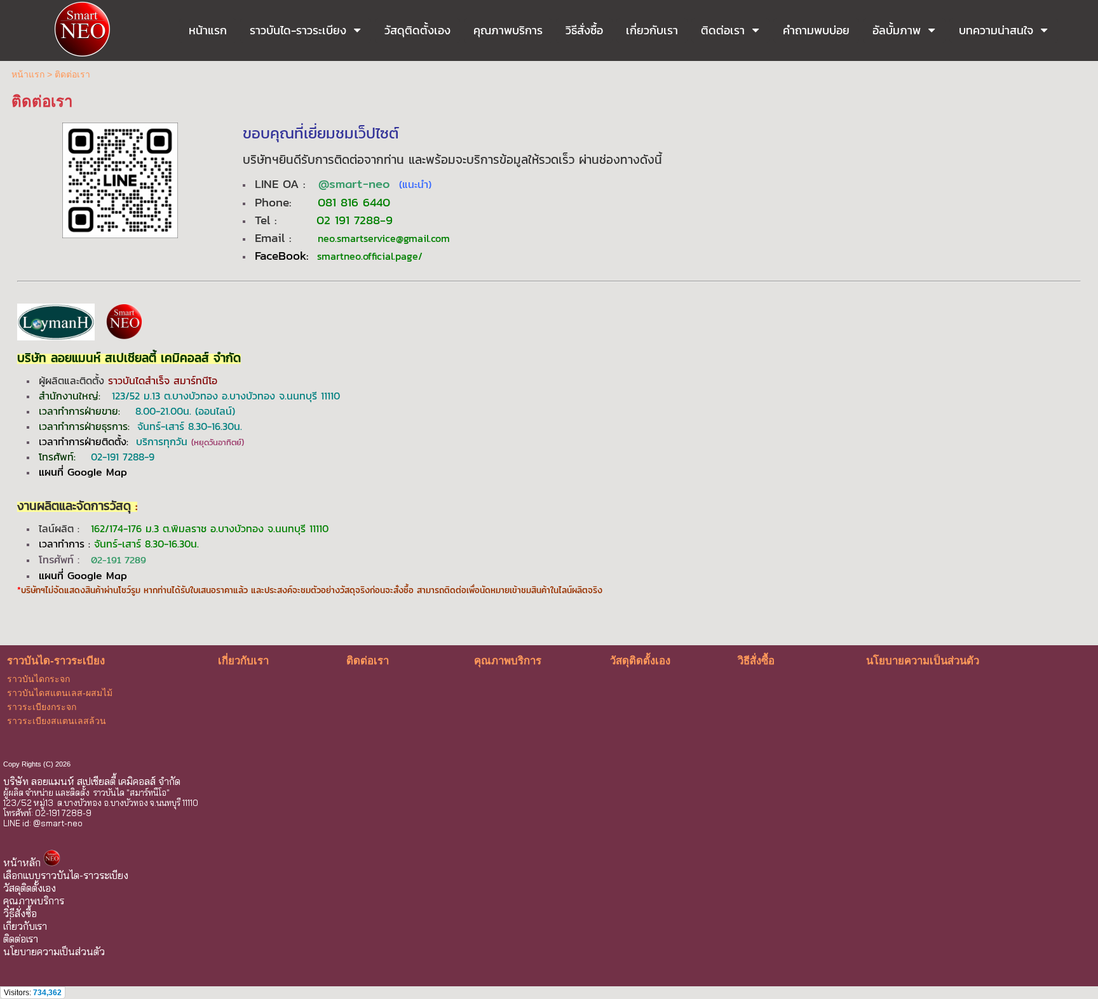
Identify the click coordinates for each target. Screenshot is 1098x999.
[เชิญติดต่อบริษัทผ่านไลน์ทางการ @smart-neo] (120, 178)
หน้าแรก (27, 74)
